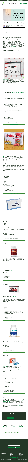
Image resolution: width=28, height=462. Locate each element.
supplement (11, 375)
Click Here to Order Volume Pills (14, 393)
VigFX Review (13, 270)
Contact (11, 453)
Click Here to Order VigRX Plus (14, 193)
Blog (10, 455)
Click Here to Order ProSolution (14, 320)
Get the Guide (14, 447)
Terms (20, 453)
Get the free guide (17, 417)
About (10, 452)
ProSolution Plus (5, 79)
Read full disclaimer (23, 459)
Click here (18, 405)
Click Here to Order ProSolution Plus (14, 124)
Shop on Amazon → (23, 3)
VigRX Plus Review (13, 163)
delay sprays (13, 46)
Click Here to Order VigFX (14, 280)
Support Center (12, 454)
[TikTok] (17, 457)
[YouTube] (15, 457)
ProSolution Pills (11, 293)
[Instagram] (14, 457)
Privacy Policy (20, 452)
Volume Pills (5, 366)
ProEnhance (10, 221)
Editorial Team (10, 25)
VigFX (4, 258)
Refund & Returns (21, 454)
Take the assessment (3, 453)
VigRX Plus (4, 156)
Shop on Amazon (3, 452)
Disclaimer (20, 455)
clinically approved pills (16, 369)
